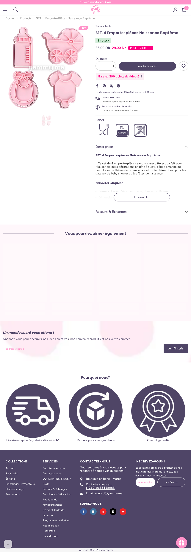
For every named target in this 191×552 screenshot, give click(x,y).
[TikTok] (113, 511)
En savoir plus (141, 197)
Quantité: (102, 59)
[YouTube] (122, 511)
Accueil (10, 18)
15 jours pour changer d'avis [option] (95, 2)
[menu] (5, 10)
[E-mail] (111, 86)
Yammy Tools (103, 26)
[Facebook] (97, 86)
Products (26, 18)
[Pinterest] (104, 86)
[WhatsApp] (118, 86)
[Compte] (175, 9)
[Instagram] (93, 511)
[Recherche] (15, 9)
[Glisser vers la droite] (182, 417)
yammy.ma (107, 550)
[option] (46, 67)
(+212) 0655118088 (100, 488)
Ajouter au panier (147, 66)
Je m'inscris (176, 348)
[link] (183, 66)
